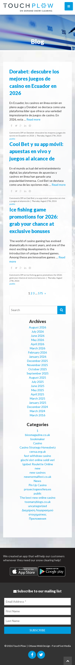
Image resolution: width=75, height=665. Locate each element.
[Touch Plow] (25, 7)
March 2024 (37, 411)
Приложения (37, 518)
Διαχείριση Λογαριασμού (37, 510)
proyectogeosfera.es (37, 489)
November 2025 (37, 365)
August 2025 (37, 377)
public (12, 138)
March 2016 (37, 415)
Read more (33, 119)
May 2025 (37, 390)
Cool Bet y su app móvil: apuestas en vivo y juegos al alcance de (36, 151)
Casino (37, 443)
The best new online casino (37, 497)
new (37, 468)
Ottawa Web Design (39, 645)
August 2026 (37, 327)
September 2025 (38, 373)
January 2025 (37, 402)
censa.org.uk (37, 451)
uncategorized (37, 506)
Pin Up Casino (38, 485)
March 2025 (37, 398)
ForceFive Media (61, 645)
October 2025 (37, 369)
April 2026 (37, 344)
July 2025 (37, 381)
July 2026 (37, 331)
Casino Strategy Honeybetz (38, 447)
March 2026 (37, 348)
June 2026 (37, 335)
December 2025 (37, 361)
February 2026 (37, 352)
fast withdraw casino (37, 455)
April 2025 (37, 394)
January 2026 (37, 356)
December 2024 (37, 407)
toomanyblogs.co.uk (38, 502)
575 (40, 293)
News (37, 481)
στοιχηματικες (37, 514)
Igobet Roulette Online (37, 464)
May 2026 (37, 340)
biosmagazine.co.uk (37, 435)
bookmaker (37, 439)
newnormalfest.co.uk (37, 476)
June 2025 (37, 386)
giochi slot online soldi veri (38, 460)
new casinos (38, 472)
